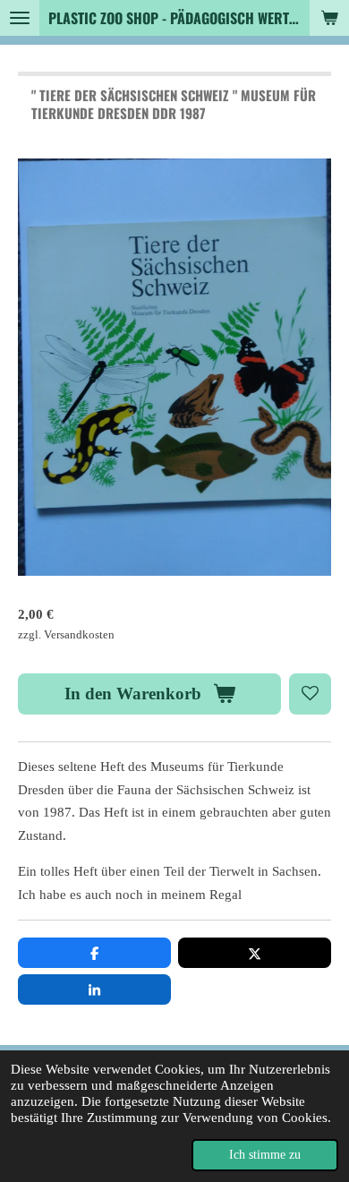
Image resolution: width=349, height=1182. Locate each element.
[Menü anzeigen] (19, 18)
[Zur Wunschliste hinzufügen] (310, 694)
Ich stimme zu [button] (265, 1154)
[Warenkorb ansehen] (329, 18)
